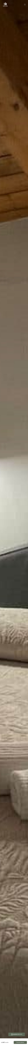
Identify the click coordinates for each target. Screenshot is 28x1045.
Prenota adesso (20, 1042)
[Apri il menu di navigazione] (25, 4)
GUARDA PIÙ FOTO (17, 1034)
